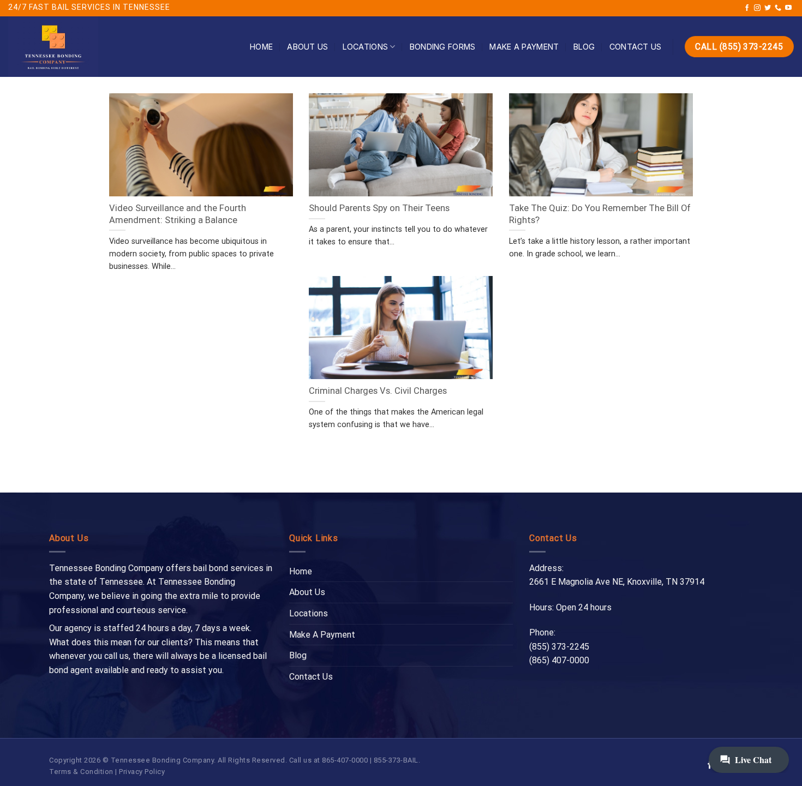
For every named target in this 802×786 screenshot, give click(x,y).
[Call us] (778, 8)
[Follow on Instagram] (757, 8)
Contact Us (635, 46)
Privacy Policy (142, 771)
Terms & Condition (81, 771)
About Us (307, 46)
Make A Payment (524, 46)
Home (261, 46)
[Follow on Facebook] (747, 8)
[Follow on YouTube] (788, 8)
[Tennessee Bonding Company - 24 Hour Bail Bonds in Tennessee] (88, 46)
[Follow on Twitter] (767, 8)
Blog (584, 46)
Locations (365, 46)
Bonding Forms (443, 46)
